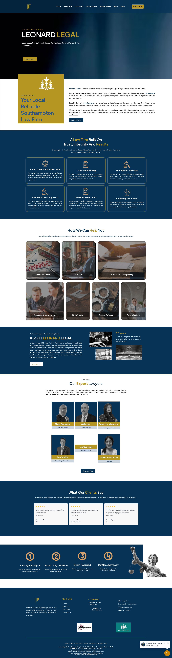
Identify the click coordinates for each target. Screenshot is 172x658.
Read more (39, 516)
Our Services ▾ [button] (91, 6)
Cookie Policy (78, 643)
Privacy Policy (69, 643)
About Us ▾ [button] (68, 6)
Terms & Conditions (89, 643)
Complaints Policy (101, 643)
